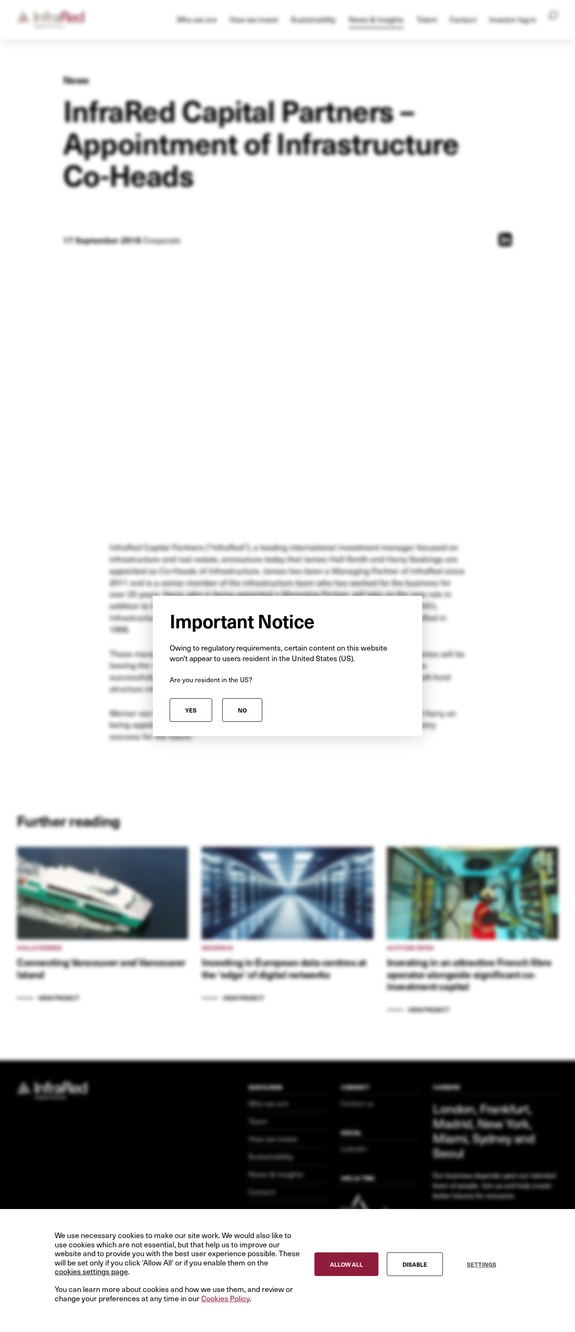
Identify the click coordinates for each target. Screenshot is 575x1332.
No (242, 710)
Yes (191, 710)
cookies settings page (91, 1271)
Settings (481, 1264)
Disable (414, 1264)
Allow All (346, 1264)
